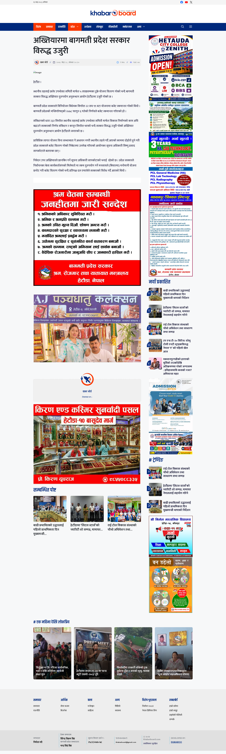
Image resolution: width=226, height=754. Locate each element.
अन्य (139, 27)
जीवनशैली (112, 27)
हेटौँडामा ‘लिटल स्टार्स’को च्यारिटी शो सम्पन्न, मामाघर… (86, 527)
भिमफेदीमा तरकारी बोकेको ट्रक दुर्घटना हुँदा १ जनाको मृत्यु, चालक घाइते (133, 671)
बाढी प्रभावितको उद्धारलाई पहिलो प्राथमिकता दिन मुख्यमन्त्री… (48, 530)
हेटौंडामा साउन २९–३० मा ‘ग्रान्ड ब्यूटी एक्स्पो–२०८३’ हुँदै (92, 673)
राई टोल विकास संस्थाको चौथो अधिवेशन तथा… (122, 527)
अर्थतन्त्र (87, 27)
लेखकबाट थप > (87, 397)
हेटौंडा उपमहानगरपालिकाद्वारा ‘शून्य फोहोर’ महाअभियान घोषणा (173, 673)
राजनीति (61, 27)
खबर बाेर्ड (44, 62)
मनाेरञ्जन (127, 27)
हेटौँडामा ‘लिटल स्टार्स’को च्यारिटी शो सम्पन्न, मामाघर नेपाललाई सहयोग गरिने (176, 311)
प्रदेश (73, 27)
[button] (183, 27)
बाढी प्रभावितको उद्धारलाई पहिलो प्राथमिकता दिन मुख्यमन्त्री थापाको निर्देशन (176, 294)
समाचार (49, 27)
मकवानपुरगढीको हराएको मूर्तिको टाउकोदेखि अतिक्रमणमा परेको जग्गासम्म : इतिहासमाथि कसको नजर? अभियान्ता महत (177, 366)
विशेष (38, 27)
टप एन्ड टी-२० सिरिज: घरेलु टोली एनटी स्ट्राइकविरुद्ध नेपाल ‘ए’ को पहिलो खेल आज (177, 346)
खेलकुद (99, 27)
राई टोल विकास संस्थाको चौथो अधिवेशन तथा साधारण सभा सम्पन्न (177, 328)
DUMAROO (176, 742)
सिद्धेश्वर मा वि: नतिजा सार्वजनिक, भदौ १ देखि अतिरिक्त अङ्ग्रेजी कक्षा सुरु (52, 671)
